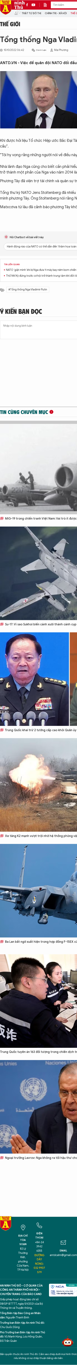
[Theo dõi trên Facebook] (28, 5)
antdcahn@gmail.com (63, 1255)
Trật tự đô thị (31, 13)
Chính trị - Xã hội (56, 13)
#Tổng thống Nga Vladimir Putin (27, 289)
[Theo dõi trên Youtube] (33, 5)
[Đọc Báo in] (47, 5)
